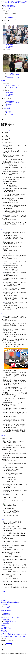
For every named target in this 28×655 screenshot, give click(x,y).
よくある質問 (9, 114)
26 (6, 591)
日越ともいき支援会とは (12, 85)
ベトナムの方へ (7, 105)
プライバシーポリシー (12, 112)
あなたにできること (16, 617)
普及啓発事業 (9, 46)
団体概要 (5, 604)
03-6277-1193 (9, 643)
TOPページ (3, 600)
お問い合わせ (6, 8)
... (3, 229)
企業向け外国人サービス (12, 77)
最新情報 (8, 111)
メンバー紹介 (9, 17)
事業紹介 (9, 610)
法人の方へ (9, 76)
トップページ (6, 130)
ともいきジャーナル (11, 19)
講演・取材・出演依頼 (9, 6)
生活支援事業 (9, 44)
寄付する (3, 80)
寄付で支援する (10, 73)
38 (4, 229)
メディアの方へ (7, 107)
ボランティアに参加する (12, 74)
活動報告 (8, 47)
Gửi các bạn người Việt (8, 5)
